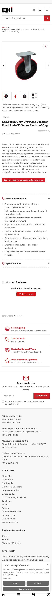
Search (5, 508)
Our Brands (7, 483)
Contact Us (7, 479)
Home (4, 27)
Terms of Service (10, 522)
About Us (6, 476)
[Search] (47, 18)
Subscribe (41, 396)
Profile (5, 539)
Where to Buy (8, 494)
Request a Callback (11, 490)
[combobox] (26, 18)
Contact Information (11, 511)
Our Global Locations (12, 487)
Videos (5, 504)
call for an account (22, 180)
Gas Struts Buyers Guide (14, 497)
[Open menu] (47, 10)
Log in (7, 180)
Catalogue (7, 501)
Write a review (26, 294)
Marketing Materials (11, 543)
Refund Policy (8, 519)
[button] (7, 315)
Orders (5, 536)
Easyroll (5, 117)
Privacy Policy (8, 515)
